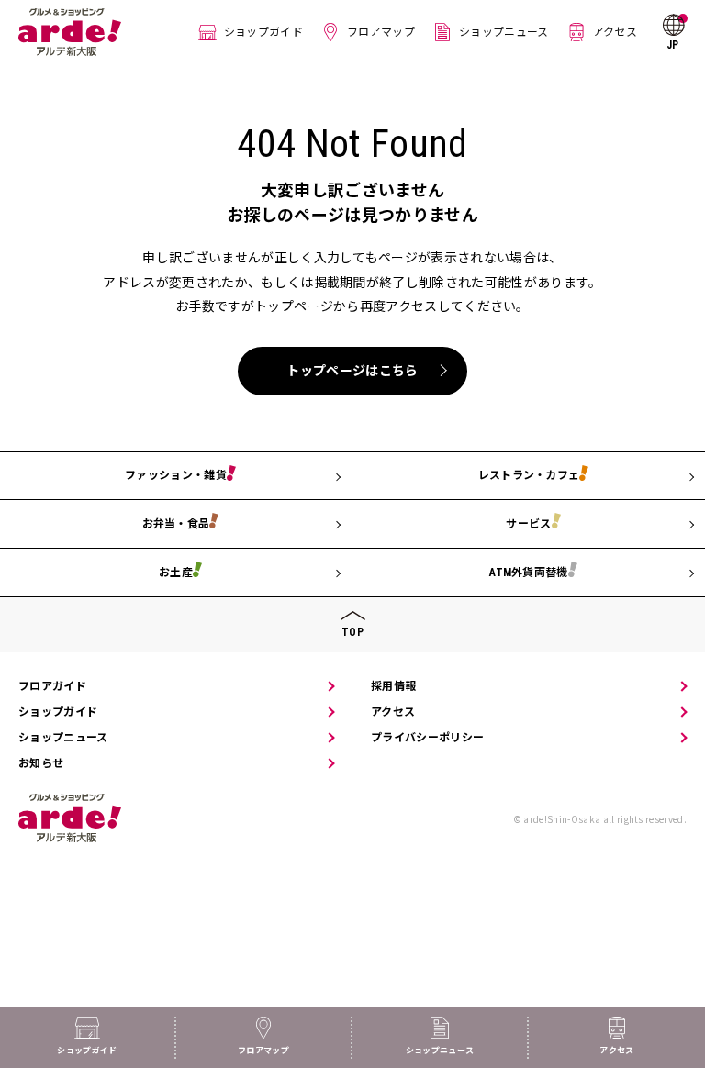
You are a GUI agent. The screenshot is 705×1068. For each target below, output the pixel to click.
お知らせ (40, 763)
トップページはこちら (352, 370)
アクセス (615, 32)
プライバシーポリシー (427, 737)
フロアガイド (52, 686)
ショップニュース (504, 32)
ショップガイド (263, 32)
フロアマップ (381, 32)
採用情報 (393, 686)
